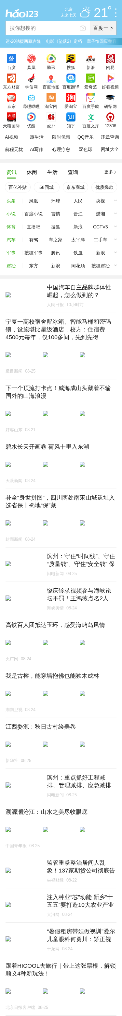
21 (101, 13)
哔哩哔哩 (31, 106)
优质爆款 (104, 187)
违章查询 (110, 137)
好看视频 (110, 87)
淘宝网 (51, 106)
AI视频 (11, 137)
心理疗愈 (61, 149)
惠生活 (37, 137)
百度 (11, 67)
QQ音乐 (85, 137)
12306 (110, 125)
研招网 (110, 106)
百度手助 (90, 106)
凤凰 (31, 67)
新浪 (91, 67)
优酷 (31, 125)
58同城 (46, 187)
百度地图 (51, 87)
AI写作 (36, 149)
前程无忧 (14, 149)
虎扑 (51, 125)
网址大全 (110, 149)
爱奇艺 (90, 87)
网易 (110, 67)
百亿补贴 (17, 187)
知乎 (71, 125)
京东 (11, 106)
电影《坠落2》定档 (64, 41)
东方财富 (11, 87)
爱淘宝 (70, 106)
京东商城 (75, 187)
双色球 (85, 149)
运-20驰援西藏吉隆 (23, 41)
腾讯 (51, 67)
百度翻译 (70, 87)
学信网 (31, 87)
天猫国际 (11, 125)
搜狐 (71, 67)
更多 (108, 171)
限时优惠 (61, 137)
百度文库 (90, 125)
